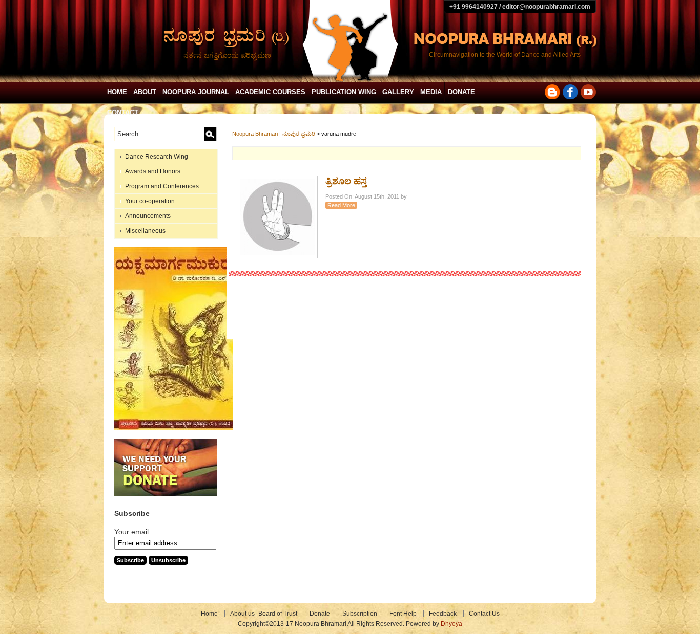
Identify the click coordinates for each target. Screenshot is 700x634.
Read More (341, 205)
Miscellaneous (145, 230)
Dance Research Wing (156, 156)
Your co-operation (150, 201)
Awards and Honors (152, 171)
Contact (122, 112)
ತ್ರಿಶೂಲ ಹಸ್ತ (346, 181)
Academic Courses (270, 92)
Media (431, 92)
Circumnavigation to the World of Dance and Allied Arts (505, 54)
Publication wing (344, 92)
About (144, 92)
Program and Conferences (162, 186)
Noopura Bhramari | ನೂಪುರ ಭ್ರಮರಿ (273, 133)
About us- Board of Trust (263, 613)
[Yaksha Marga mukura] (173, 427)
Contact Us (484, 613)
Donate (461, 92)
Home (117, 92)
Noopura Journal (195, 92)
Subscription (359, 613)
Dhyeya (451, 623)
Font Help (403, 613)
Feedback (443, 613)
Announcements (148, 216)
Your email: (132, 532)
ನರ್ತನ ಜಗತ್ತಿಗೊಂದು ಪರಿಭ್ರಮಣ (227, 55)
